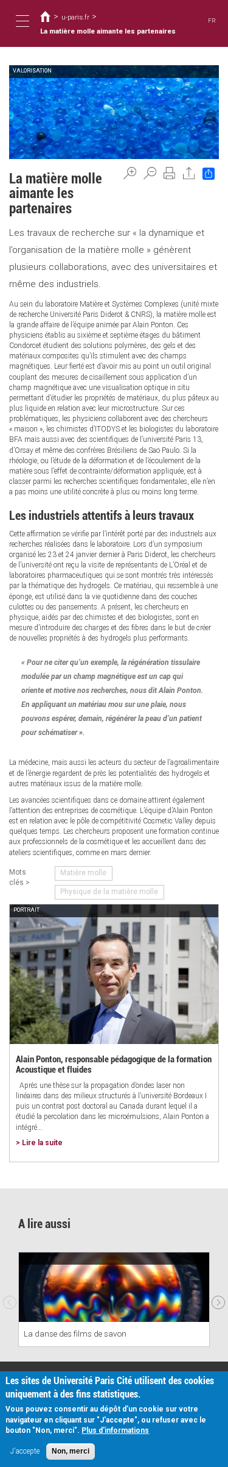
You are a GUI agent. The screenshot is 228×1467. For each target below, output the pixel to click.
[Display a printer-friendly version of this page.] (170, 173)
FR (212, 20)
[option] (114, 1299)
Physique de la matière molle (109, 891)
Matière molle (83, 872)
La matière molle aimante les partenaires (108, 31)
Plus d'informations (115, 1430)
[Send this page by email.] (189, 173)
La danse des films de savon (75, 1333)
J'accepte (25, 1451)
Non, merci (70, 1451)
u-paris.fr (75, 17)
